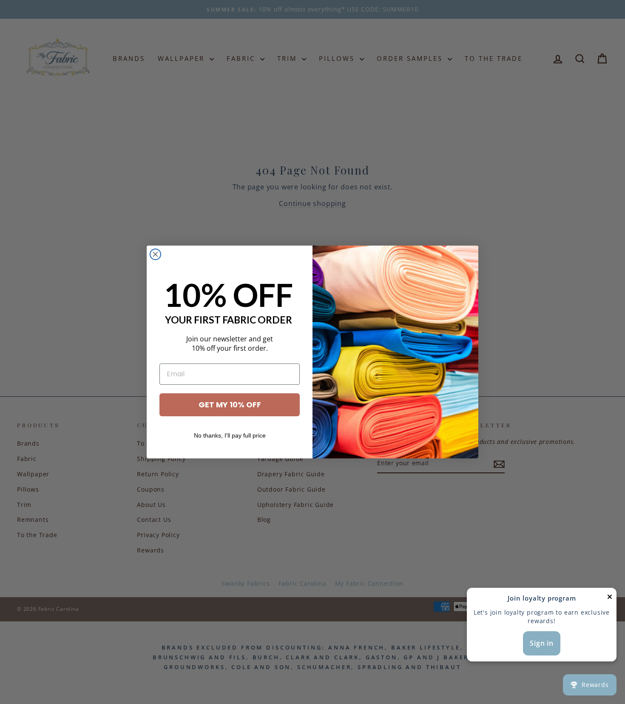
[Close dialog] (155, 254)
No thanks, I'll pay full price (230, 435)
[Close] (609, 598)
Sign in (542, 643)
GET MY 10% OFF (230, 404)
